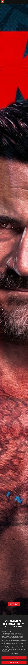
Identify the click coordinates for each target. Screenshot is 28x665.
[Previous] (3, 309)
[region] (14, 646)
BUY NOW (14, 604)
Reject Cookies (14, 662)
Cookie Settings (14, 653)
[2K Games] (2, 1)
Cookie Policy (5, 650)
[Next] (25, 309)
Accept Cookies (14, 657)
